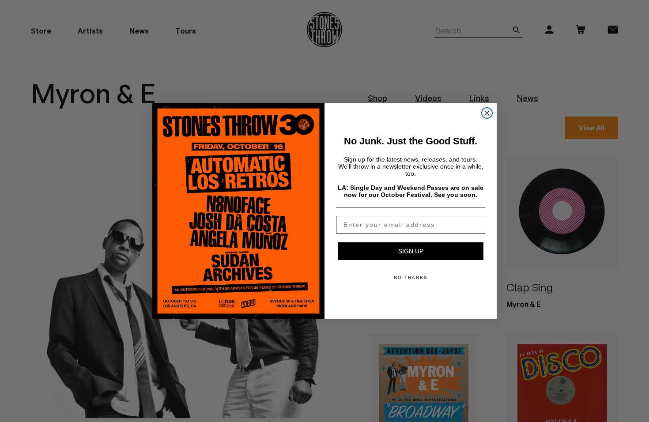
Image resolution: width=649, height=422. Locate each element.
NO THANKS (411, 277)
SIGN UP (410, 251)
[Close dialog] (487, 113)
